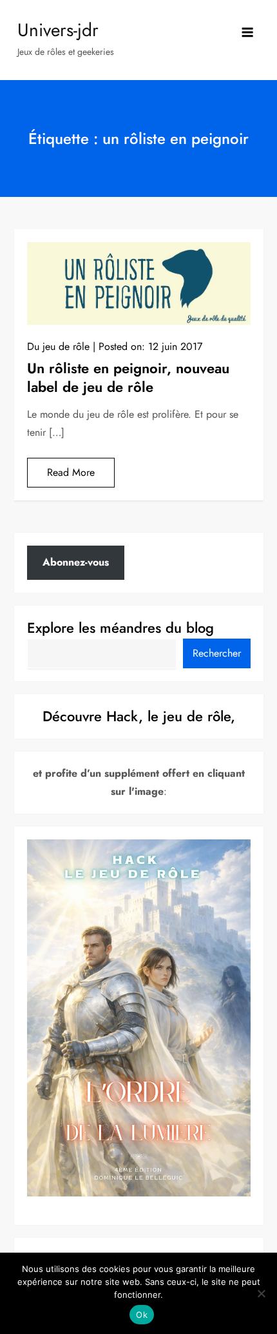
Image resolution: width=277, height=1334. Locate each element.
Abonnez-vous (76, 562)
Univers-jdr (58, 30)
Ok (142, 1314)
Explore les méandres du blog (120, 627)
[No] (260, 1293)
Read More (71, 472)
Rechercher (217, 653)
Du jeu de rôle (58, 346)
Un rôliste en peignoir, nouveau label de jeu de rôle (128, 377)
